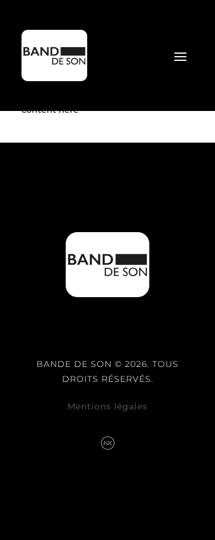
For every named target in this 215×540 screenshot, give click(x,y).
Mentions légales (107, 406)
